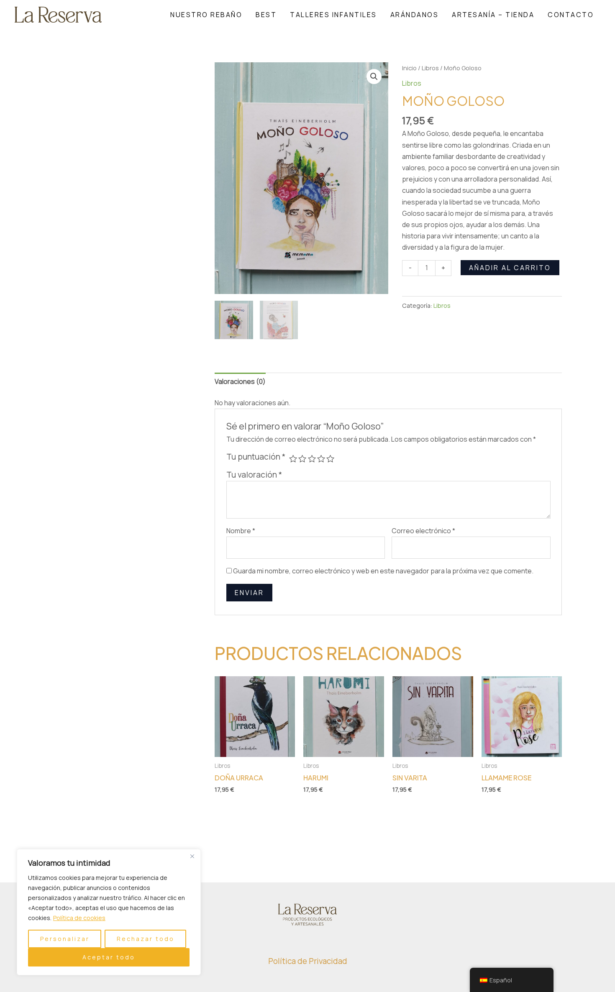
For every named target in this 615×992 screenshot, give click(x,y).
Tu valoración (254, 474)
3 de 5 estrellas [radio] (312, 459)
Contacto (571, 14)
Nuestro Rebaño (206, 14)
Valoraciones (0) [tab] (240, 381)
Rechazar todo (145, 939)
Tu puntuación (255, 456)
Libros (430, 68)
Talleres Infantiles (333, 14)
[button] (374, 76)
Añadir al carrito (510, 267)
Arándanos (414, 14)
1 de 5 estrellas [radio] (293, 459)
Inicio (409, 68)
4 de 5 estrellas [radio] (321, 459)
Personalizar (65, 939)
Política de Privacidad (307, 961)
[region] (109, 912)
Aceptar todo (108, 957)
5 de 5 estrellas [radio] (330, 459)
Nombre (240, 530)
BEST (266, 14)
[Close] (192, 856)
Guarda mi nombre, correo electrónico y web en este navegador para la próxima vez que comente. (383, 570)
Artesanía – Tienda (493, 14)
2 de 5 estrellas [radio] (302, 459)
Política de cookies (79, 918)
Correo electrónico (423, 530)
